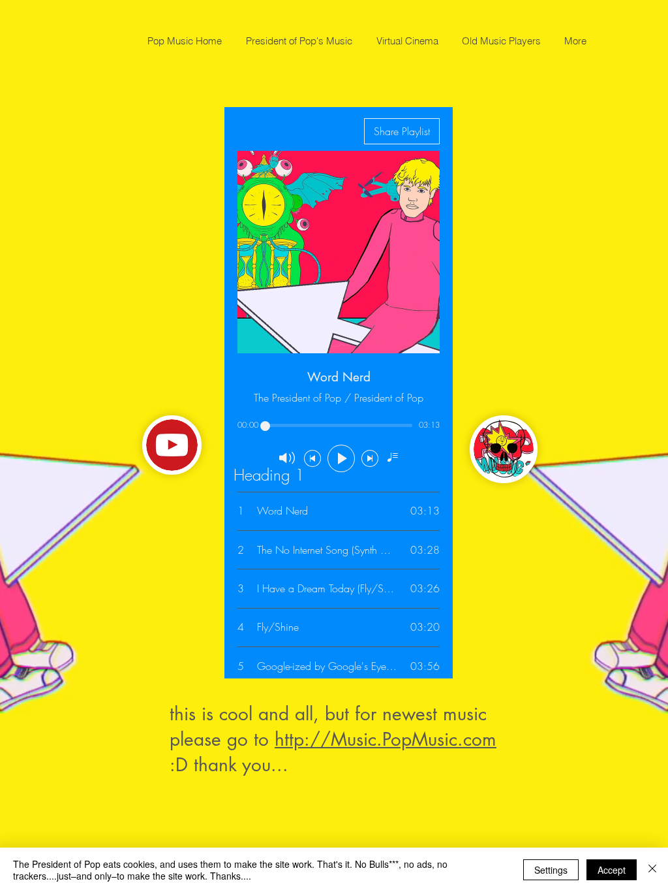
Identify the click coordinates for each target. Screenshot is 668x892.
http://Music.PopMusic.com (385, 739)
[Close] (652, 870)
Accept (612, 869)
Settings (551, 869)
